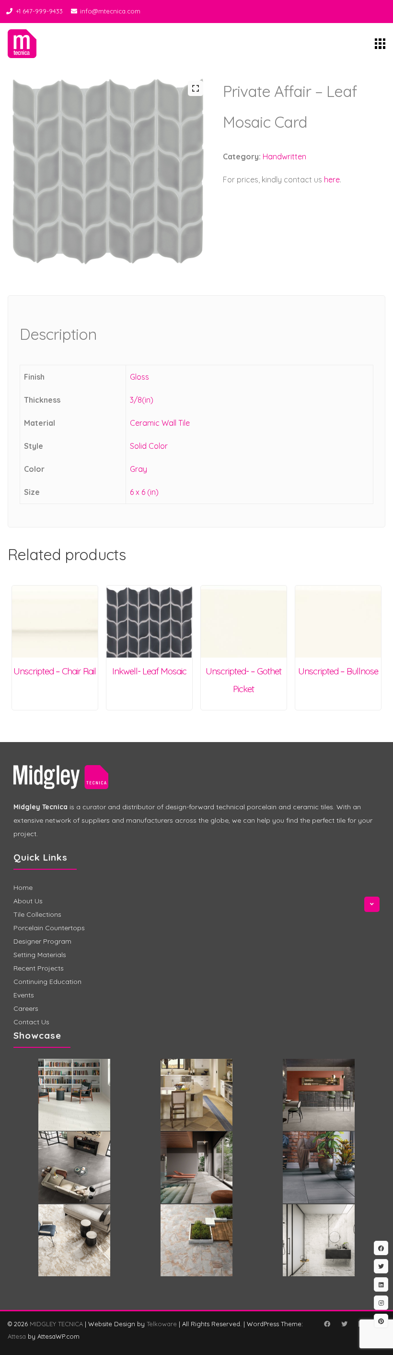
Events (23, 995)
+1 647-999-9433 (39, 11)
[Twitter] (344, 1324)
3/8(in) (141, 400)
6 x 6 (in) (144, 492)
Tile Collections (37, 914)
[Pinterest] (381, 1321)
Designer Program (42, 941)
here (332, 179)
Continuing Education (47, 981)
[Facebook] (327, 1324)
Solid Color (149, 446)
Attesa (17, 1336)
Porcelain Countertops (49, 927)
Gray (138, 469)
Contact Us (31, 1022)
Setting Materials (39, 954)
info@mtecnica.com (110, 11)
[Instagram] (381, 1302)
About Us (28, 901)
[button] (195, 88)
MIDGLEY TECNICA (56, 1324)
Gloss (139, 377)
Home (23, 887)
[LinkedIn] (381, 1284)
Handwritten (284, 156)
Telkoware (162, 1324)
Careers (25, 1008)
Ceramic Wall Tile (160, 423)
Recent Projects (38, 968)
